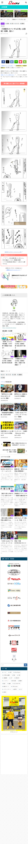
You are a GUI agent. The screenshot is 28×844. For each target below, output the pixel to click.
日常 (12, 23)
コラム (2, 23)
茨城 (8, 23)
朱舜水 (5, 692)
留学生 (15, 689)
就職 (9, 683)
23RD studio (15, 686)
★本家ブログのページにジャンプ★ (13, 251)
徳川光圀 (14, 680)
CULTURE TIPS (17, 683)
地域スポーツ (6, 686)
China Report (17, 672)
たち (3, 26)
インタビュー (6, 680)
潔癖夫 (22, 23)
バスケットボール (7, 689)
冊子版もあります (14, 732)
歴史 (4, 683)
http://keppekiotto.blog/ (9, 327)
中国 (19, 675)
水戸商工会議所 (7, 675)
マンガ (17, 23)
